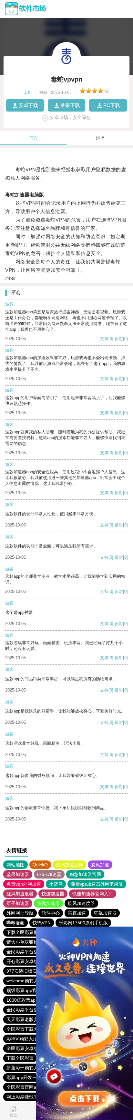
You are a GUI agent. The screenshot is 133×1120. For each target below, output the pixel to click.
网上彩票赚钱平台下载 (29, 1096)
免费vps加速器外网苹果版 (97, 884)
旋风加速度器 (69, 864)
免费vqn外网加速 (23, 884)
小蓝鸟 (56, 884)
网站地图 (15, 864)
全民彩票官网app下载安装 (32, 1087)
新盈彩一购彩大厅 (24, 1067)
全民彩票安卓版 (22, 1048)
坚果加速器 (17, 874)
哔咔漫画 (15, 922)
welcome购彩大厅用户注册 (33, 980)
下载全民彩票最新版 (26, 932)
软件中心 (51, 913)
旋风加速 (100, 864)
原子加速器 (17, 903)
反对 (119, 338)
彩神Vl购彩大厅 (21, 1038)
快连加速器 (53, 893)
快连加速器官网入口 (92, 893)
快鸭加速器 (48, 903)
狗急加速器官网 (85, 874)
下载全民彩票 (20, 1058)
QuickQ (40, 864)
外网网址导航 (20, 913)
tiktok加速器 (49, 874)
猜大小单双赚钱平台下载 (31, 942)
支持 (104, 338)
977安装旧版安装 (23, 971)
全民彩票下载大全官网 (29, 1029)
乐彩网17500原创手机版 (83, 922)
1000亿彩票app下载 (26, 1000)
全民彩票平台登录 (24, 951)
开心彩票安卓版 (22, 961)
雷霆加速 (77, 913)
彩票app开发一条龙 (26, 1077)
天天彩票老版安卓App (28, 1019)
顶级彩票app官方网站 (28, 990)
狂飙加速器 (105, 913)
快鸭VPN (42, 922)
